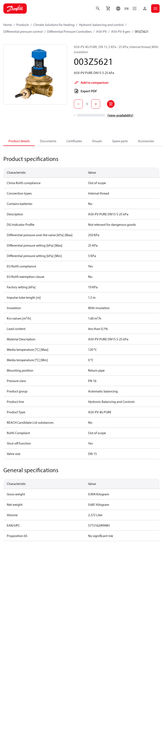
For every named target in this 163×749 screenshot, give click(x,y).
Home (7, 25)
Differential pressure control (23, 31)
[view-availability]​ (120, 115)
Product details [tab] (19, 141)
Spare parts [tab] (120, 141)
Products (22, 25)
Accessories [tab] (146, 141)
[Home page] (15, 8)
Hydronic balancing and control (101, 25)
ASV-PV (101, 31)
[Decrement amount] (78, 103)
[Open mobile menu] (155, 8)
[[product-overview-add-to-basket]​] (111, 104)
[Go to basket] (108, 8)
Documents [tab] (48, 141)
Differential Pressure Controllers (69, 31)
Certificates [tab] (74, 141)
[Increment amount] (95, 103)
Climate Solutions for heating (53, 25)
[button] (121, 8)
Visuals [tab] (97, 141)
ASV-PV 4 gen (120, 31)
